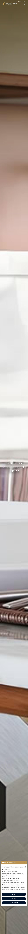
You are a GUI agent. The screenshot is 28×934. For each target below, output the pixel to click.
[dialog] (14, 883)
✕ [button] (25, 862)
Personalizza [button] (14, 902)
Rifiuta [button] (14, 898)
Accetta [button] (13, 894)
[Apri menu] (25, 4)
